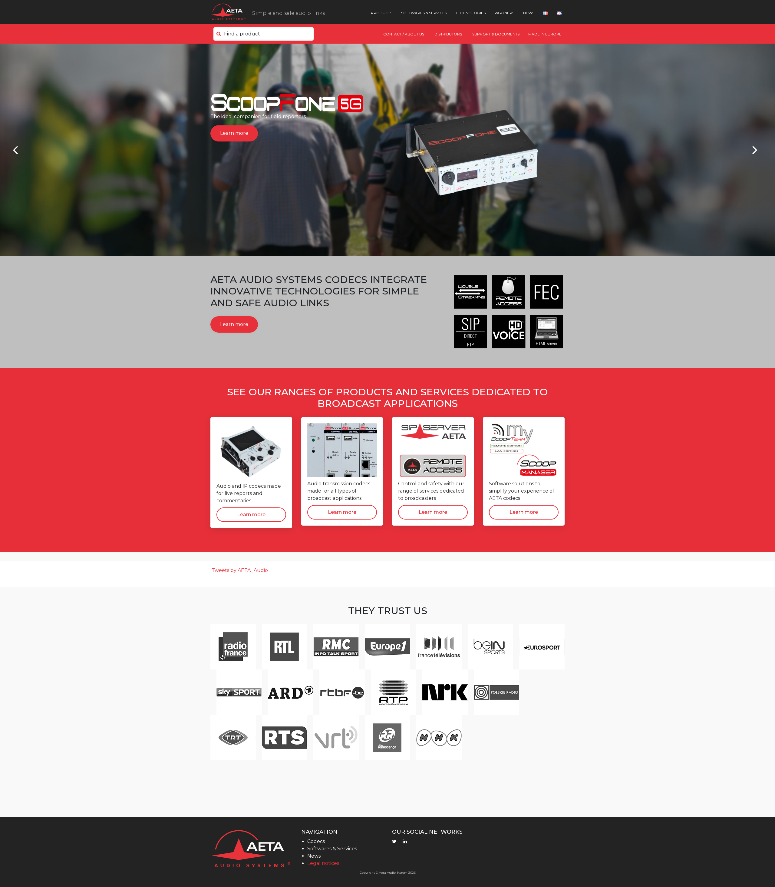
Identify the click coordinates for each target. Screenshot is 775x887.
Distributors (448, 34)
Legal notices (323, 863)
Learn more (234, 133)
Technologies (471, 13)
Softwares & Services (424, 13)
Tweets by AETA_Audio (240, 570)
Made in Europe (545, 34)
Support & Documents (495, 34)
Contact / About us (403, 34)
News (528, 13)
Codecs (316, 841)
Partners (504, 13)
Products (381, 13)
